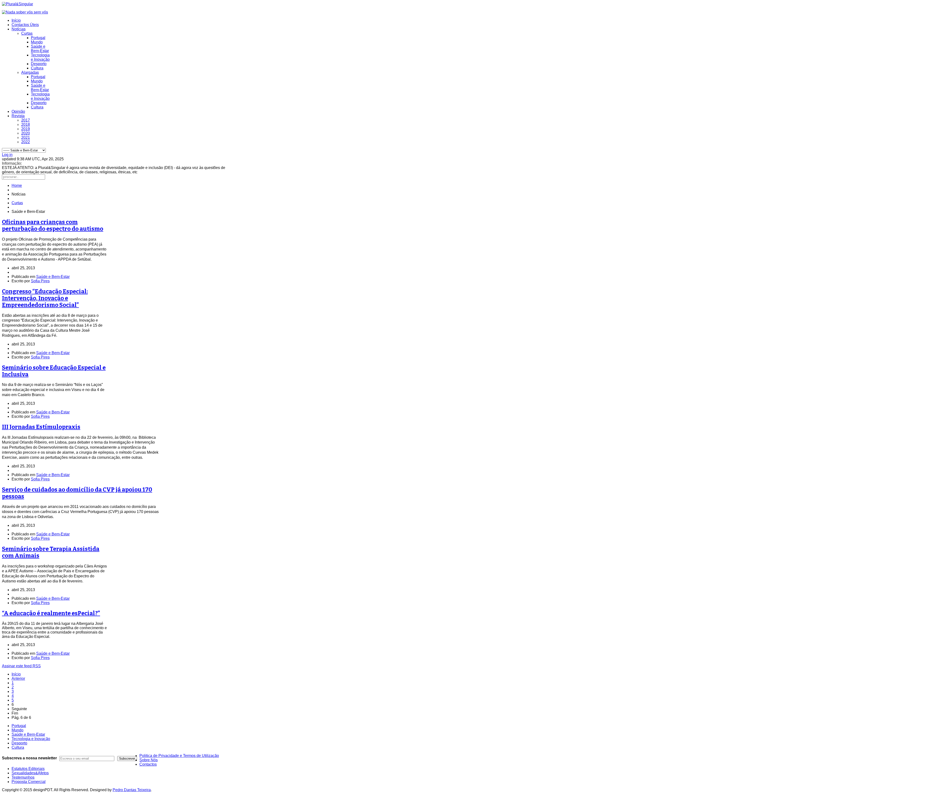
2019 (25, 129)
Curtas (27, 33)
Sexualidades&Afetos (30, 773)
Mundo (37, 42)
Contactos (148, 764)
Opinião (18, 111)
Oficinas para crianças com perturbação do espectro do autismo (52, 225)
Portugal (38, 38)
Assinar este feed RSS (21, 666)
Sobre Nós (148, 760)
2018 (25, 124)
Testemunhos (23, 777)
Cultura (37, 68)
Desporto (39, 64)
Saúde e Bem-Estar (40, 48)
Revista (18, 116)
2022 (25, 142)
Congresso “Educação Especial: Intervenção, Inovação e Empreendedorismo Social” (45, 298)
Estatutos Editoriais (28, 769)
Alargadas (30, 72)
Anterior (18, 678)
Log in (7, 155)
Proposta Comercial (29, 782)
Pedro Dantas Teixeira (132, 790)
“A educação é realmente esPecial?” (51, 613)
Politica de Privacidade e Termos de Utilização (179, 756)
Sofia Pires (40, 281)
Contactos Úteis (25, 25)
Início (16, 20)
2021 (25, 137)
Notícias (19, 29)
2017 (25, 120)
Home (17, 185)
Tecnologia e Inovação (40, 57)
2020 (25, 133)
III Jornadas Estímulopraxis (41, 427)
